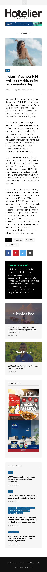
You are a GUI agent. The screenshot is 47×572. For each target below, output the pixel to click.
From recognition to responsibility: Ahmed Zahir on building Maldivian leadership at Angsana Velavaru (23, 519)
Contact (22, 563)
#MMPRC (29, 240)
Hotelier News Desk (25, 90)
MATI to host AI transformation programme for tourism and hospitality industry (21, 538)
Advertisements (11, 563)
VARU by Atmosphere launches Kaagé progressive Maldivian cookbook (21, 479)
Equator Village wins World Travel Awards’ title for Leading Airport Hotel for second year (22, 329)
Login (38, 563)
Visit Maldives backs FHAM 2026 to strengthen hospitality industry (23, 497)
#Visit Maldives (12, 245)
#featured (18, 240)
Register (30, 563)
